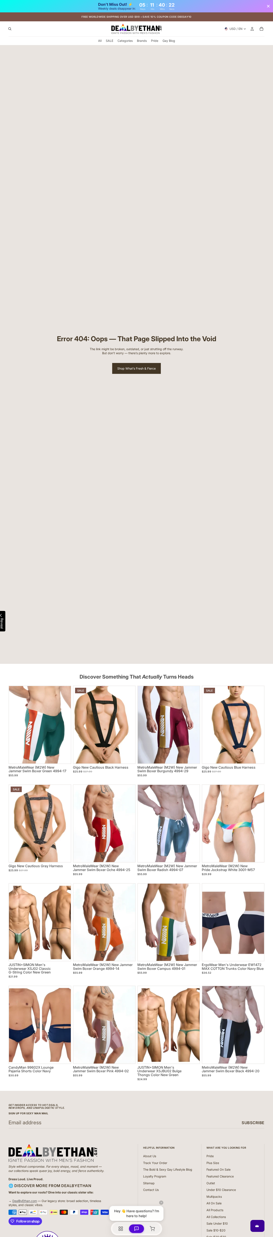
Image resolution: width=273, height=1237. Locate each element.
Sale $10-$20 (215, 1230)
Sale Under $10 (217, 1223)
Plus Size (212, 1163)
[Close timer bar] (268, 6)
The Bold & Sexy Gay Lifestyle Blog (167, 1169)
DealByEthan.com (24, 1201)
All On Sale (214, 1203)
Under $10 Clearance (221, 1190)
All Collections (216, 1217)
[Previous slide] (79, 724)
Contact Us (151, 1190)
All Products (214, 1210)
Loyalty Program (154, 1176)
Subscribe (253, 1122)
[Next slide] (128, 724)
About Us (149, 1156)
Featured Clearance (220, 1176)
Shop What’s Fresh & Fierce (136, 368)
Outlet (210, 1183)
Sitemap (149, 1183)
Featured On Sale (218, 1169)
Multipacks (214, 1196)
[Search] (10, 29)
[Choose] (64, 757)
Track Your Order (155, 1163)
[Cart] (261, 29)
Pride (210, 1156)
